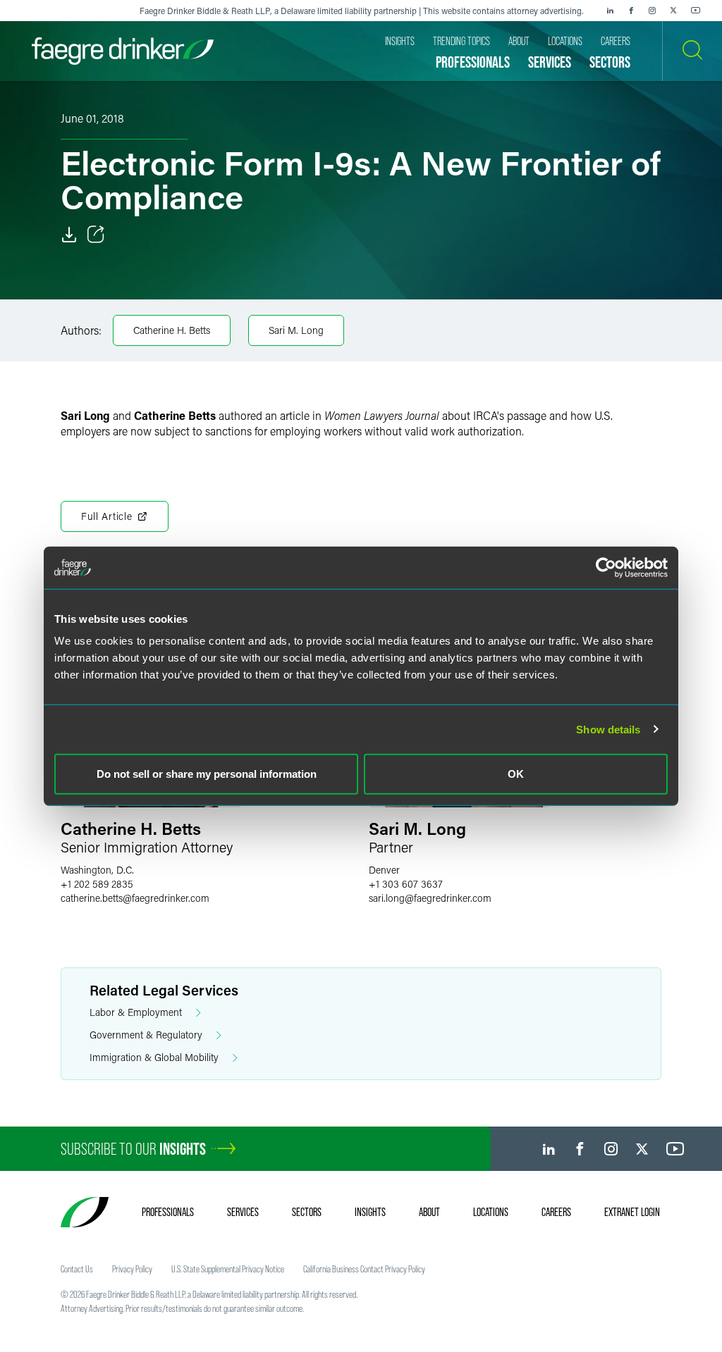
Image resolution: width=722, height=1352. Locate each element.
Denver (384, 869)
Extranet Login (632, 1211)
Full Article (106, 516)
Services (243, 1211)
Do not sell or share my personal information (207, 774)
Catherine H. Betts (171, 330)
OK (516, 774)
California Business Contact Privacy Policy (364, 1269)
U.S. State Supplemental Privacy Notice (227, 1269)
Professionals (168, 1211)
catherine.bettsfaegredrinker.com (135, 898)
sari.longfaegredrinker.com (430, 898)
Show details (608, 729)
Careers (556, 1211)
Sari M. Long (296, 330)
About (429, 1211)
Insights (370, 1211)
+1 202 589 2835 (97, 884)
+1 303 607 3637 (406, 884)
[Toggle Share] (95, 235)
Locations (490, 1211)
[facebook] (631, 10)
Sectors (307, 1211)
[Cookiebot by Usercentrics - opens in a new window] (606, 567)
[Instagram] (652, 10)
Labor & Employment (136, 1012)
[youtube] (696, 10)
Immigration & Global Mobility (154, 1057)
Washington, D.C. (97, 869)
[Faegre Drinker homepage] (123, 51)
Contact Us (77, 1269)
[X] (673, 10)
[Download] (69, 235)
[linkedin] (609, 10)
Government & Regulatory (146, 1034)
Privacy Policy (132, 1269)
